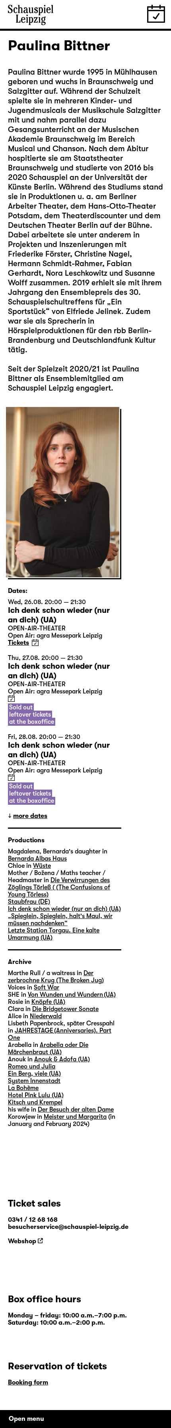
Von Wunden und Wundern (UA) (72, 994)
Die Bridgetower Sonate (65, 1009)
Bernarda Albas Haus (37, 858)
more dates (30, 816)
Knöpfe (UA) (48, 1001)
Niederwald (46, 1016)
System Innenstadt (34, 1080)
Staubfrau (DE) (29, 901)
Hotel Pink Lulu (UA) (36, 1095)
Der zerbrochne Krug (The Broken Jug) (56, 977)
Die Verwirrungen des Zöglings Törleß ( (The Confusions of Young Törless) (59, 887)
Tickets (18, 642)
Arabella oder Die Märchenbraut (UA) (48, 1048)
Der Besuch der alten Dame (76, 1109)
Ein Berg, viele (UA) (34, 1073)
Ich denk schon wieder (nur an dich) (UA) (64, 908)
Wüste (42, 865)
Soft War (46, 987)
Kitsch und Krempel (35, 1102)
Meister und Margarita (75, 1116)
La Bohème (23, 1088)
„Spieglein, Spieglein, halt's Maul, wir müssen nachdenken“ (60, 919)
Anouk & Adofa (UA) (62, 1059)
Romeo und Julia (31, 1066)
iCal (35, 642)
